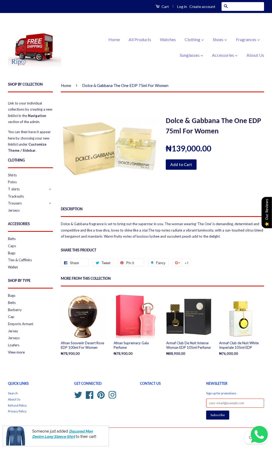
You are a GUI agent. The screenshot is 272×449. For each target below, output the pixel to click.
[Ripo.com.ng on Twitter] (78, 394)
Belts (12, 239)
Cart (165, 6)
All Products (140, 39)
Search (13, 393)
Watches (168, 39)
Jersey (13, 331)
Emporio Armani (20, 324)
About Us (255, 55)
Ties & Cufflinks (20, 260)
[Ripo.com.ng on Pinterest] (101, 394)
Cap (11, 317)
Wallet (13, 267)
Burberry (15, 310)
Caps (12, 246)
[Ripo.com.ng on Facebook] (90, 394)
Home (114, 39)
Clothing (193, 39)
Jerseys (14, 210)
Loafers (13, 345)
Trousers (15, 203)
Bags (11, 253)
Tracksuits (16, 196)
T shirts (14, 189)
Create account (202, 6)
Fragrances (246, 39)
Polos (12, 182)
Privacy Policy (17, 411)
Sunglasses (190, 55)
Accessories (223, 55)
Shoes (218, 39)
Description (72, 209)
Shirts (12, 175)
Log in (182, 6)
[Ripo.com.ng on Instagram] (112, 394)
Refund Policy (17, 405)
